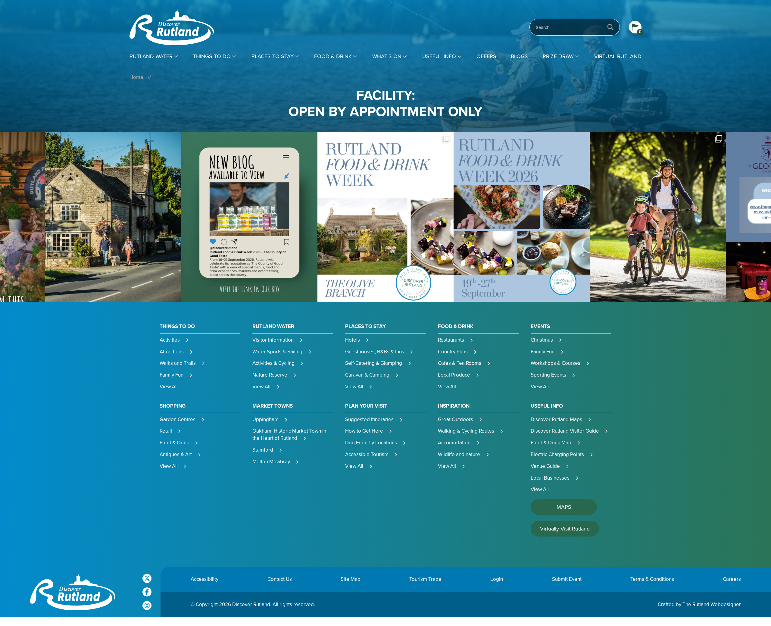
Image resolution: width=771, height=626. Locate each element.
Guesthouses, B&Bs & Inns (374, 351)
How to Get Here (364, 431)
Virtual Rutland (617, 56)
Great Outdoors (455, 419)
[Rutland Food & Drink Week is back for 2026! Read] (113, 217)
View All (169, 386)
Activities (170, 340)
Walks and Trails (178, 363)
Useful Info (439, 56)
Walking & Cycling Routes (466, 431)
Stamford (262, 450)
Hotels (352, 340)
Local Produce (454, 375)
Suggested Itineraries (369, 419)
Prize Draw (558, 56)
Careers (732, 579)
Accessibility (204, 579)
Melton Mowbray (271, 461)
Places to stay (272, 56)
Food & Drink (333, 56)
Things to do (212, 56)
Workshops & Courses (555, 363)
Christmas (542, 340)
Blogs (519, 56)
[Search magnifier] (610, 27)
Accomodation (454, 442)
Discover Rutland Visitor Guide (565, 431)
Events (540, 326)
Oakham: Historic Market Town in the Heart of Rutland (289, 434)
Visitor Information (273, 340)
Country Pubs (453, 351)
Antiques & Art (176, 454)
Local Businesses (550, 478)
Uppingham (265, 419)
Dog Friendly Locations (371, 442)
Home (136, 77)
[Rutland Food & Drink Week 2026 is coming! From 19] (385, 217)
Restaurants (451, 340)
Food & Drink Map (551, 442)
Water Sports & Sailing (277, 351)
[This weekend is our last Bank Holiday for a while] (522, 217)
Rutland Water (151, 56)
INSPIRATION (454, 406)
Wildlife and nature (459, 454)
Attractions (172, 351)
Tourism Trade (425, 579)
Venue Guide (545, 466)
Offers (486, 56)
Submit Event (567, 579)
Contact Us (279, 579)
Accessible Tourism (367, 454)
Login (496, 579)
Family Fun (171, 375)
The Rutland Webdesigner (711, 604)
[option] (113, 217)
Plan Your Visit (366, 406)
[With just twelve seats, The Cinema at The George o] (658, 217)
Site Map (351, 579)
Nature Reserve (269, 375)
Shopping (173, 406)
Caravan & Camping (367, 375)
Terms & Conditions (652, 579)
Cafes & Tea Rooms (459, 363)
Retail (166, 431)
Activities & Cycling (273, 363)
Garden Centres (177, 419)
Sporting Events (548, 375)
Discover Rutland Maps (556, 419)
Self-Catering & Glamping (373, 363)
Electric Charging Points (557, 454)
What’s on (386, 56)
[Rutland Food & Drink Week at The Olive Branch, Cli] (249, 217)
